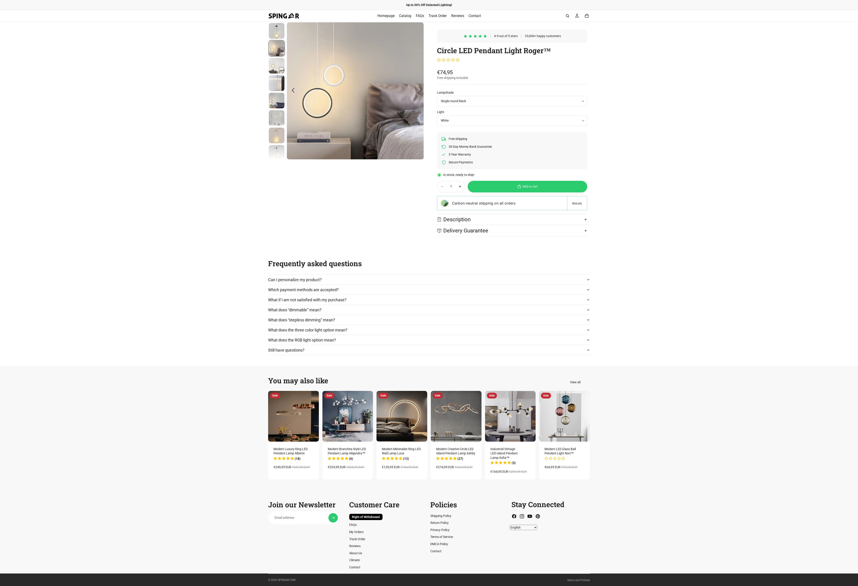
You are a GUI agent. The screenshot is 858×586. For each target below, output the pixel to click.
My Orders (356, 532)
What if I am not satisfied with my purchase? (307, 299)
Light (440, 112)
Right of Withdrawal (366, 517)
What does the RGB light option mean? (302, 340)
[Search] (567, 16)
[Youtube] (529, 516)
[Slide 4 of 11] (276, 83)
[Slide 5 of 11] (276, 100)
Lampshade (445, 92)
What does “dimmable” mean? (295, 310)
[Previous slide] (292, 91)
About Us (355, 553)
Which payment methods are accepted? (303, 289)
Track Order (357, 539)
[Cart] (587, 16)
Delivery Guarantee (466, 231)
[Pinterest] (537, 516)
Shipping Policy (440, 515)
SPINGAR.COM (286, 580)
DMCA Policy (439, 544)
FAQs (353, 525)
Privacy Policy (440, 529)
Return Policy (439, 523)
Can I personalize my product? (295, 279)
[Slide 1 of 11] (276, 31)
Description (457, 219)
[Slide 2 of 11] (276, 48)
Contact (354, 567)
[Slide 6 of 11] (276, 118)
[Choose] (312, 435)
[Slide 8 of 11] (276, 153)
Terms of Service (441, 537)
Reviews (355, 546)
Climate (354, 560)
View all (575, 382)
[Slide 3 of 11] (276, 66)
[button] (448, 60)
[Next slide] (419, 91)
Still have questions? (286, 350)
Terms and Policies (578, 580)
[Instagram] (522, 516)
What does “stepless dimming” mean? (301, 320)
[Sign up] (333, 517)
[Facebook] (514, 516)
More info (577, 203)
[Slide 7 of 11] (276, 135)
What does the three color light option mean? (307, 330)
